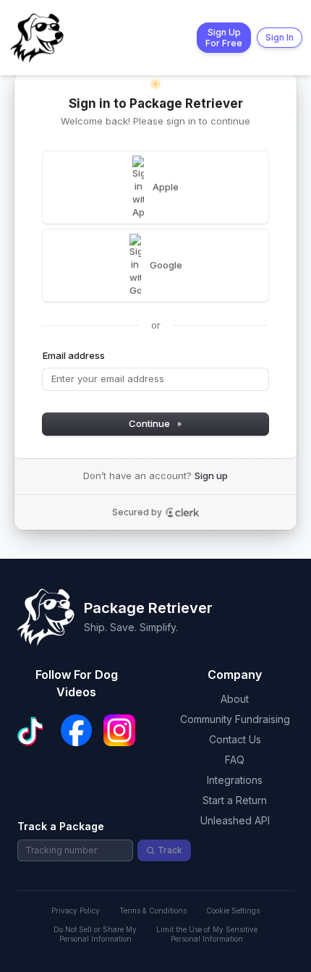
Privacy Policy (75, 910)
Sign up (211, 475)
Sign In (279, 37)
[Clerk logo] (182, 512)
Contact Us (235, 739)
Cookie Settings (233, 910)
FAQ (234, 759)
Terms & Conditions (153, 910)
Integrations (235, 780)
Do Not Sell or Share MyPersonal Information (95, 934)
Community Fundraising (235, 719)
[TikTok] (33, 730)
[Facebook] (77, 730)
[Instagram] (119, 730)
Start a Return (235, 800)
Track (170, 850)
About (235, 699)
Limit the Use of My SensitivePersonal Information (206, 934)
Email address (74, 355)
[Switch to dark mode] (155, 84)
